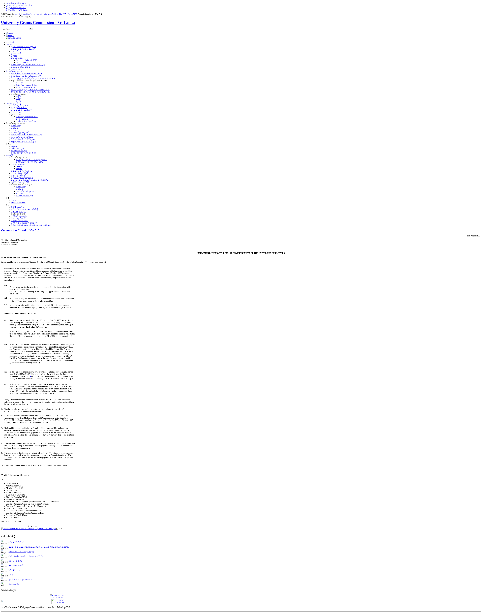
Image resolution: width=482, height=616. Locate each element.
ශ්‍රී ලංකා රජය (14, 584)
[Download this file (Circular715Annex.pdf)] (19, 529)
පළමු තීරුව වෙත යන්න (16, 8)
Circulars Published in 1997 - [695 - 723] (60, 14)
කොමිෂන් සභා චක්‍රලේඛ (32, 14)
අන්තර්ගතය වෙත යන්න (16, 3)
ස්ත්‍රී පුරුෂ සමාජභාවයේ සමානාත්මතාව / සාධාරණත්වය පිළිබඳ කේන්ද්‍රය (39, 547)
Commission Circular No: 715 (20, 230)
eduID (11, 575)
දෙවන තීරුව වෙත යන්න (17, 10)
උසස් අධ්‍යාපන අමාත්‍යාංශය (20, 579)
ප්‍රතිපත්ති (17, 14)
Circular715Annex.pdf (47, 529)
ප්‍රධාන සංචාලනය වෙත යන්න (19, 5)
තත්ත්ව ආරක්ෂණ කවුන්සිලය (21, 551)
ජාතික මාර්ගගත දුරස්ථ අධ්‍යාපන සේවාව (26, 556)
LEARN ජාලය (15, 570)
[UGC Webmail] (57, 601)
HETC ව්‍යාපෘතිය (16, 561)
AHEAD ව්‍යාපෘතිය (16, 565)
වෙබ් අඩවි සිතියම (16, 542)
